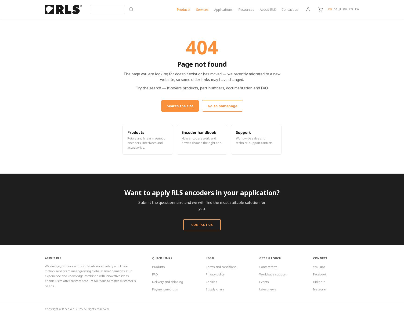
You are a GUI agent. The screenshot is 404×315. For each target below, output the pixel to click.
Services (202, 9)
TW (357, 9)
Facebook (320, 274)
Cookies (211, 282)
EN (330, 9)
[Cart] (320, 9)
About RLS (268, 9)
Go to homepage (222, 105)
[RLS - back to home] (63, 9)
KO (345, 9)
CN (351, 9)
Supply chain (215, 289)
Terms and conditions (221, 267)
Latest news (267, 289)
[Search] (112, 9)
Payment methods (165, 289)
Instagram (320, 289)
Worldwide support (272, 274)
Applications (223, 9)
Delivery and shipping (167, 282)
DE (335, 9)
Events (264, 282)
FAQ (155, 274)
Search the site (180, 105)
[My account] (308, 9)
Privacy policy (215, 274)
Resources (246, 9)
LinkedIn (319, 282)
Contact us (289, 9)
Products (184, 9)
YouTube (319, 267)
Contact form (268, 267)
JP (340, 9)
